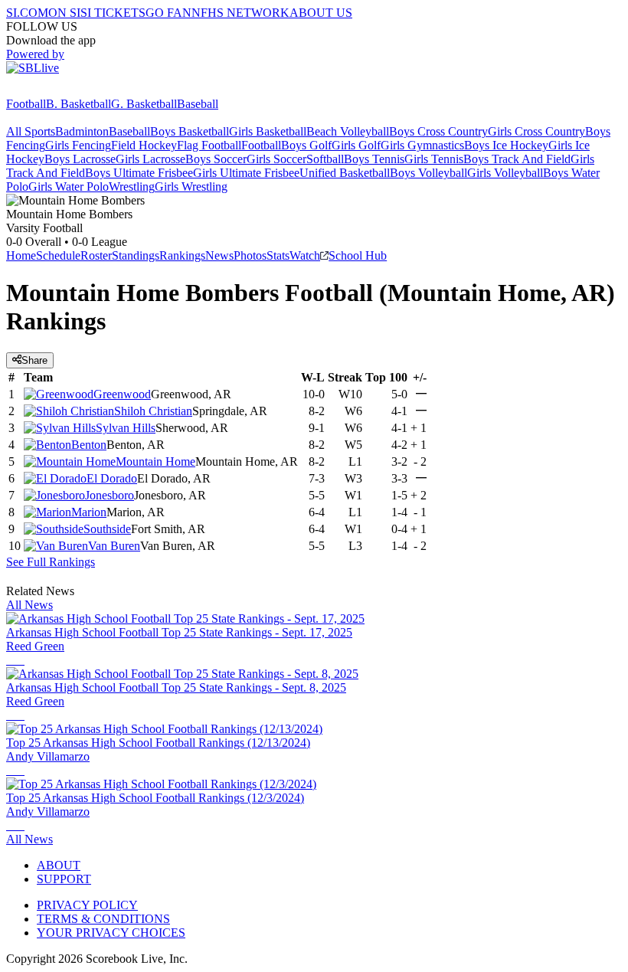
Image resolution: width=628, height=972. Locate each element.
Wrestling (132, 186)
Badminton (82, 131)
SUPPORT (64, 878)
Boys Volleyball (428, 172)
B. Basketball (78, 103)
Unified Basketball (344, 172)
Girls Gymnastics (422, 145)
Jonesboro (109, 495)
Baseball (197, 103)
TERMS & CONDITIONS (103, 918)
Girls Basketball (267, 131)
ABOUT (58, 865)
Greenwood (122, 394)
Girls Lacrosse (150, 158)
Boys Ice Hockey (506, 145)
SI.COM (27, 12)
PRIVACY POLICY (87, 904)
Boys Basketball (189, 131)
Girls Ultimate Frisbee (246, 172)
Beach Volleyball (347, 131)
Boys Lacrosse (80, 158)
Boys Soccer (216, 158)
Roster (96, 255)
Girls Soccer (276, 158)
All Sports (30, 131)
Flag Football (209, 145)
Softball (325, 158)
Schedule (58, 255)
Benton (88, 444)
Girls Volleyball (505, 172)
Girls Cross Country (536, 131)
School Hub (358, 255)
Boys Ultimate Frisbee (139, 172)
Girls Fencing (78, 145)
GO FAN (168, 12)
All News (29, 604)
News (219, 255)
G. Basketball (144, 103)
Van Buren (114, 545)
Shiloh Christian (153, 410)
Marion (88, 512)
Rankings (182, 255)
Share (34, 360)
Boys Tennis (374, 158)
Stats (278, 255)
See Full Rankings (50, 561)
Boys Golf (306, 145)
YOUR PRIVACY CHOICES (111, 932)
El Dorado (112, 478)
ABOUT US (320, 12)
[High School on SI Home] (65, 90)
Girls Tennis (433, 158)
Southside (107, 528)
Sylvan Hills (125, 427)
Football (26, 103)
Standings (135, 255)
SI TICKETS (113, 12)
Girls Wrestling (191, 186)
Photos (250, 255)
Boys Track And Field (517, 158)
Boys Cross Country (438, 131)
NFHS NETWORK (240, 12)
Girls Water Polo (68, 186)
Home (21, 255)
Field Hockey (144, 145)
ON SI (64, 12)
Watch (304, 255)
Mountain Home (155, 461)
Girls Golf (356, 145)
